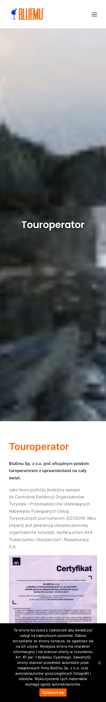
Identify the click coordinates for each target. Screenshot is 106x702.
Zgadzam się (53, 692)
